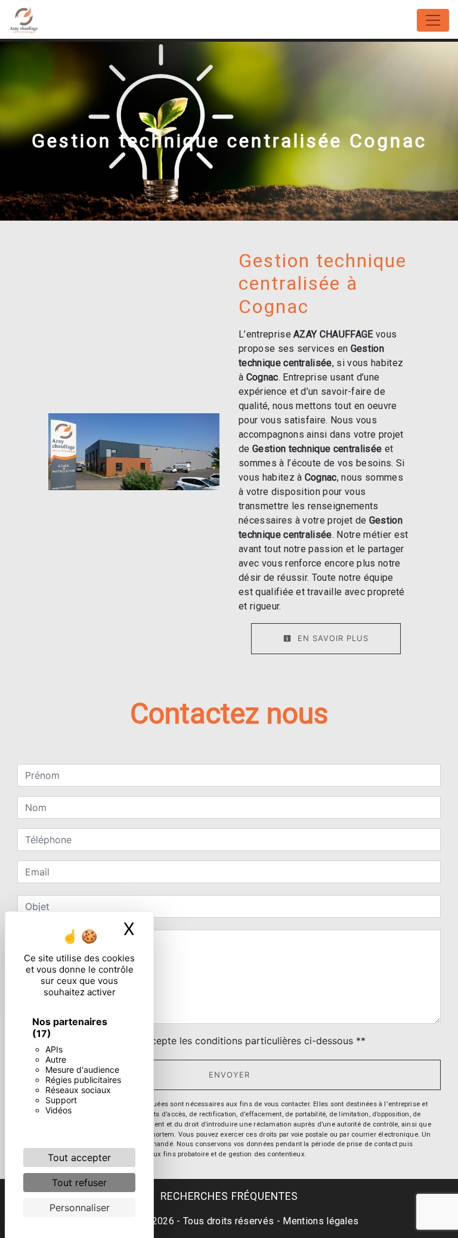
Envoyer (229, 1074)
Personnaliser (79, 1208)
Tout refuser (79, 1183)
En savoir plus (332, 638)
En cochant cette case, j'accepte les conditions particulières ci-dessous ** (197, 1041)
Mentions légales (319, 1221)
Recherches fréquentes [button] (229, 1196)
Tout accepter (79, 1157)
